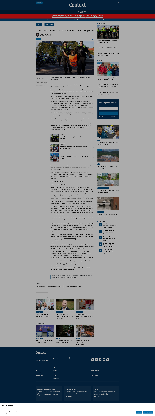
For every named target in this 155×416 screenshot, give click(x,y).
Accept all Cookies (148, 412)
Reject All (139, 412)
